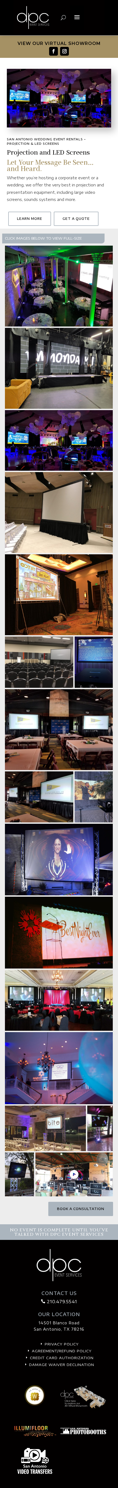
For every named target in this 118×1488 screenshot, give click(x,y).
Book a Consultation (80, 1209)
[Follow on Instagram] (64, 51)
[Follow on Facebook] (53, 51)
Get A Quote (76, 219)
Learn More (29, 219)
